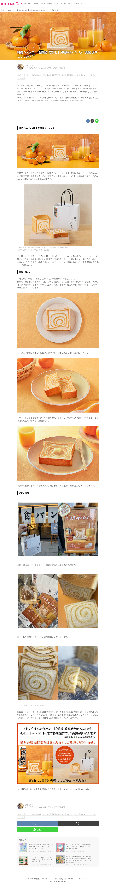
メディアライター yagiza (34, 68)
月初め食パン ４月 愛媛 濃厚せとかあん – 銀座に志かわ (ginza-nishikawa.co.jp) (55, 789)
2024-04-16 (29, 66)
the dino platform (60, 881)
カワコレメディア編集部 (55, 68)
